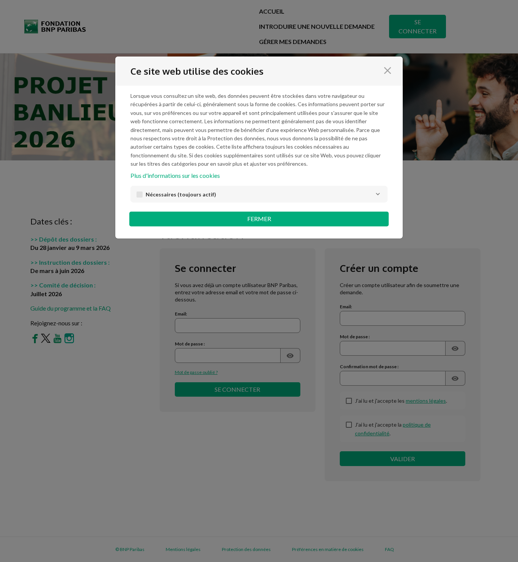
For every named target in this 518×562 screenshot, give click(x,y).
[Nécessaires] (377, 194)
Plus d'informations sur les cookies (175, 175)
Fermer (259, 218)
